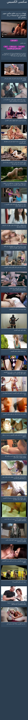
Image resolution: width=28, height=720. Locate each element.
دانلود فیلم (14, 40)
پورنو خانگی (13, 46)
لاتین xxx (21, 46)
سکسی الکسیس (17, 1)
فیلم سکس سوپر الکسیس (14, 48)
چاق (6, 46)
